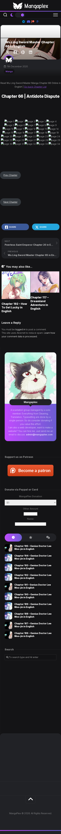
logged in (20, 329)
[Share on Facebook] (15, 52)
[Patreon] (32, 22)
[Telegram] (23, 22)
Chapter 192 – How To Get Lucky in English (14, 307)
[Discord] (28, 22)
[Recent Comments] (47, 538)
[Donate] (37, 22)
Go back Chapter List (35, 86)
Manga (9, 71)
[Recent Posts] (13, 538)
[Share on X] (8, 52)
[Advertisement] (30, 696)
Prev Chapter (10, 175)
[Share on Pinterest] (23, 52)
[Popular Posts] (30, 538)
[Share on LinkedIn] (30, 52)
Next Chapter (10, 201)
